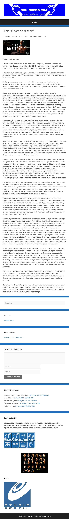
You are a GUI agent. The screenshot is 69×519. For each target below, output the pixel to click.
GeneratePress (46, 516)
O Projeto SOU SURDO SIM (13, 338)
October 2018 (8, 321)
